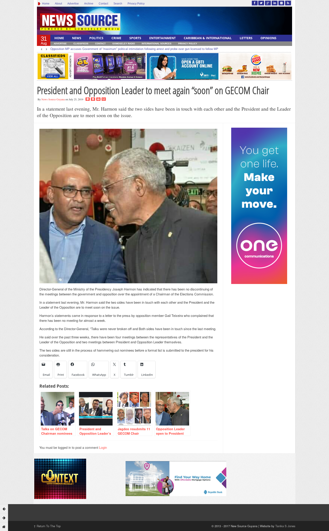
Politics (96, 38)
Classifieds (80, 43)
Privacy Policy (136, 3)
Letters (246, 38)
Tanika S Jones (285, 526)
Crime (116, 38)
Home (45, 3)
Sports (135, 38)
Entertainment (162, 38)
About (58, 3)
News (76, 38)
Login (103, 447)
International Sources (156, 43)
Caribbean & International (208, 38)
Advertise (73, 3)
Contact (103, 3)
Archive (88, 3)
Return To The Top (47, 526)
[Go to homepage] (4, 526)
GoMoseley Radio (123, 43)
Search (117, 3)
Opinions (268, 38)
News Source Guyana (53, 99)
